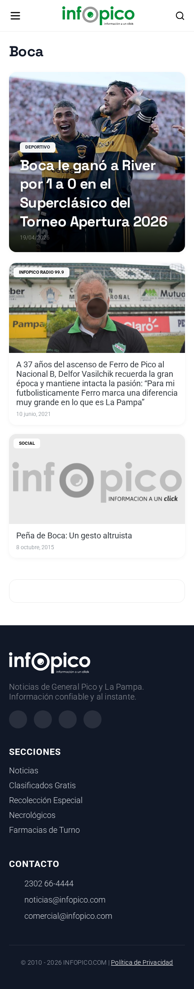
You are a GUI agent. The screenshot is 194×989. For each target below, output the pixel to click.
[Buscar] (180, 16)
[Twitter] (68, 719)
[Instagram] (43, 719)
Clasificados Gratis (42, 785)
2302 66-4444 (49, 883)
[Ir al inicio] (98, 15)
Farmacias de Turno (44, 830)
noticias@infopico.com (65, 899)
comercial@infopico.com (68, 916)
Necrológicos (32, 815)
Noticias (23, 770)
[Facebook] (18, 719)
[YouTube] (92, 719)
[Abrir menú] (15, 15)
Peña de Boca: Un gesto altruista (74, 535)
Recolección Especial (46, 800)
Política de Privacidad (142, 962)
